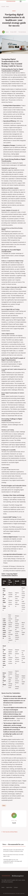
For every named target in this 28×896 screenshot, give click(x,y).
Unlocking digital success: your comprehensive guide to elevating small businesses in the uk (12, 861)
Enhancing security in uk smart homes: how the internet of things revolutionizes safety (13, 850)
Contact (16, 887)
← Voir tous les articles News (9, 832)
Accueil (3, 6)
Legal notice (9, 887)
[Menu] (20, 1)
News (7, 6)
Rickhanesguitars (18, 876)
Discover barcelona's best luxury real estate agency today (13, 855)
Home (2, 887)
